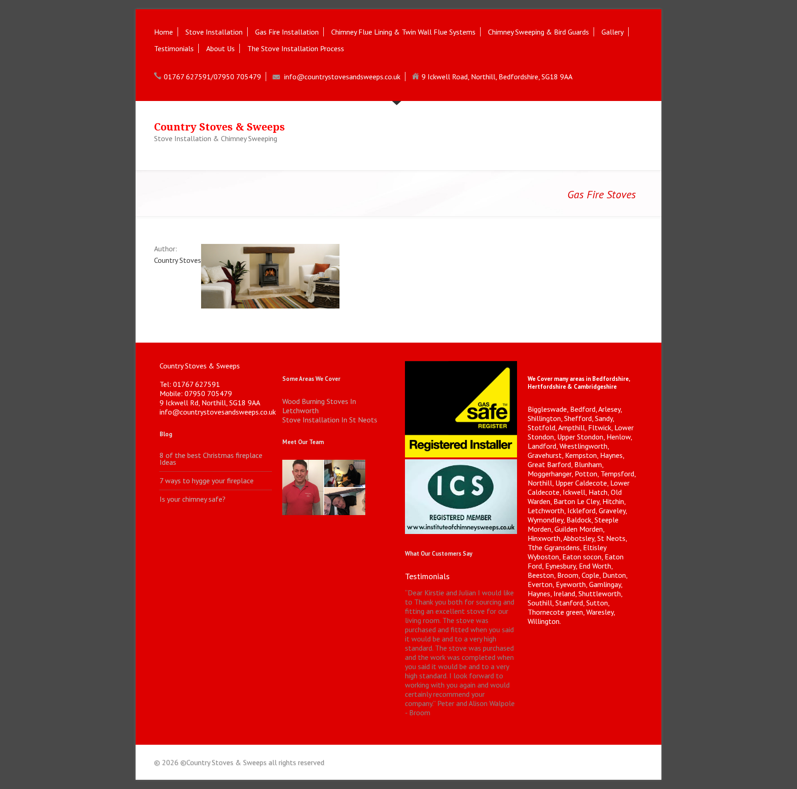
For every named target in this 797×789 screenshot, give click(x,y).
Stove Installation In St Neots (329, 419)
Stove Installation (214, 31)
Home (163, 31)
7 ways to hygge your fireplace (207, 480)
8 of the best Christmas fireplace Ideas (211, 459)
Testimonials (174, 48)
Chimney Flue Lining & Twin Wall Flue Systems (403, 31)
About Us (220, 48)
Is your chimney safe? (193, 499)
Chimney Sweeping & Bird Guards (538, 31)
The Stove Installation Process (295, 48)
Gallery (612, 31)
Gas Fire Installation (287, 31)
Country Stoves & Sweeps (219, 127)
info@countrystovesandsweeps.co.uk (342, 76)
